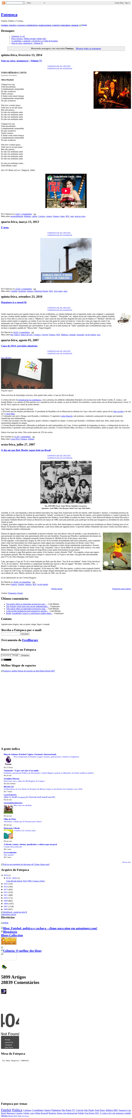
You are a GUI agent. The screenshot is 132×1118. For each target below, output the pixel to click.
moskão (72, 335)
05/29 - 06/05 (11, 878)
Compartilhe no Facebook (59, 68)
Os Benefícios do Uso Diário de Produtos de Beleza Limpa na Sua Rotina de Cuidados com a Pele (43, 789)
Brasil (3, 1113)
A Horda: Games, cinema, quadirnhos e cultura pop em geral (30, 844)
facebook (22, 291)
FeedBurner (30, 640)
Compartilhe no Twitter (59, 66)
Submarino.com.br (8, 914)
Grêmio (26, 1113)
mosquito (80, 335)
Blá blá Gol (9, 787)
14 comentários (24, 582)
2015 (6, 884)
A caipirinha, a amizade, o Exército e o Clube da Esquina (34, 41)
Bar (11, 335)
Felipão (81, 1113)
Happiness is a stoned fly (14, 302)
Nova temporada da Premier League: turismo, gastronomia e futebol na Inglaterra (46, 757)
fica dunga (25, 1116)
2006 (6, 909)
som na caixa (80, 216)
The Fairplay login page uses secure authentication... (27, 606)
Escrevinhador (10, 852)
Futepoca (9, 14)
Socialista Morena (11, 779)
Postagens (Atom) (15, 593)
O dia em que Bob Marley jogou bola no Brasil (26, 450)
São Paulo (89, 1110)
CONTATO (56, 25)
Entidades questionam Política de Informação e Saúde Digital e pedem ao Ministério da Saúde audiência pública (49, 773)
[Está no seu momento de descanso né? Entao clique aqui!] (25, 864)
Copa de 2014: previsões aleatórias (19, 346)
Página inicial (56, 589)
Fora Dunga (90, 1113)
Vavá (19, 1116)
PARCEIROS (65, 25)
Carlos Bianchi (66, 416)
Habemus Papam (41, 291)
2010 (6, 898)
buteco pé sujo (26, 335)
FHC (97, 1113)
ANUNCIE (75, 25)
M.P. (67, 216)
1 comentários (26, 214)
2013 (6, 889)
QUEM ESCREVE (45, 25)
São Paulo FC (68, 1110)
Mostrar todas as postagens (88, 48)
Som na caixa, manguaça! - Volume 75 (21, 60)
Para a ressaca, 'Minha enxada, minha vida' (28, 38)
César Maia (10, 414)
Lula (129, 1110)
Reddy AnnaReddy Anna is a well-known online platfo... (29, 613)
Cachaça (41, 216)
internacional (72, 1113)
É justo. (5, 227)
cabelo (34, 216)
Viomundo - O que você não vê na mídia (21, 771)
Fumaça (56, 216)
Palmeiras (56, 1110)
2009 (6, 901)
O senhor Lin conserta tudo (25, 830)
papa (65, 291)
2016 (6, 875)
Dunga (59, 1113)
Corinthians (38, 1110)
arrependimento (16, 216)
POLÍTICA (12, 25)
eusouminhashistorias (13, 803)
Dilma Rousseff (41, 1113)
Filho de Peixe (10, 819)
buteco (17, 335)
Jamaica (28, 584)
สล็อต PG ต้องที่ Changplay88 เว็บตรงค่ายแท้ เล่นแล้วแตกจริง (29, 797)
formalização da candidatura (29, 400)
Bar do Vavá (12, 1116)
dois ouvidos (118, 411)
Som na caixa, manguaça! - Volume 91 (27, 43)
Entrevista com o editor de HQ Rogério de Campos (24, 781)
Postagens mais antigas (121, 589)
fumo (62, 216)
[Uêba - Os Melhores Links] (8, 943)
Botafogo (52, 1113)
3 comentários (24, 332)
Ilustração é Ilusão (12, 828)
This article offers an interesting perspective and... (26, 609)
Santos (47, 1110)
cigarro (49, 216)
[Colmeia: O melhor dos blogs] (21, 950)
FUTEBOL (4, 25)
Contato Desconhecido (13, 847)
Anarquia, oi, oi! (18, 36)
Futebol (31, 439)
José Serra (100, 1110)
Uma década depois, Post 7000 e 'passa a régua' (25, 881)
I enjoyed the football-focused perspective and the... (27, 611)
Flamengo (123, 1110)
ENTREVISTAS (32, 25)
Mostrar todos (126, 862)
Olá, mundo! (9, 855)
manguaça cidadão (123, 1113)
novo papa (58, 291)
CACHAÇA (22, 25)
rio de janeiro (90, 335)
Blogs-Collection (12, 935)
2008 (6, 904)
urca (98, 335)
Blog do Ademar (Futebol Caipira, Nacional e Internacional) (30, 754)
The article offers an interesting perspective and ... (26, 604)
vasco (32, 1113)
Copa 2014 (14, 439)
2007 (6, 906)
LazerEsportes (10, 795)
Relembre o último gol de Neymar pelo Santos (23, 821)
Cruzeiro (19, 1113)
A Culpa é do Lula (107, 1113)
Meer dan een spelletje (23, 805)
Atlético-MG (111, 1110)
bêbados (27, 216)
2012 (6, 892)
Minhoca (64, 335)
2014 (6, 887)
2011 (6, 895)
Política (17, 1110)
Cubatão (13, 291)
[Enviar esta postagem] (34, 214)
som (72, 216)
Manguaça (10, 1113)
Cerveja (45, 335)
